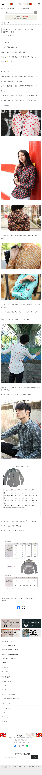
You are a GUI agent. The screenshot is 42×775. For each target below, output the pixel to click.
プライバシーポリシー (10, 694)
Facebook (7, 708)
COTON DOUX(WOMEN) (10, 650)
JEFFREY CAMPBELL (9, 658)
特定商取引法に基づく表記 (11, 698)
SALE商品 (5, 671)
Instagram (7, 717)
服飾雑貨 (5, 667)
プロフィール (7, 681)
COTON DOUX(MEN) (9, 645)
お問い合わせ (7, 690)
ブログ (6, 685)
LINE (5, 721)
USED (4, 663)
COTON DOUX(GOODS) (10, 654)
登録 (34, 757)
